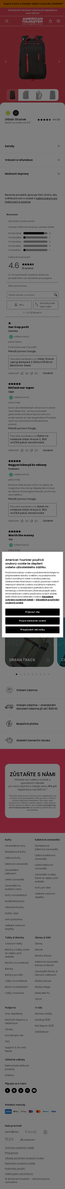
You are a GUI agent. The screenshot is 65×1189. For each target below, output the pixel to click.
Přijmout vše (32, 612)
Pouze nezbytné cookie (32, 620)
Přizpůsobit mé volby (32, 629)
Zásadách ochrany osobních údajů (29, 598)
